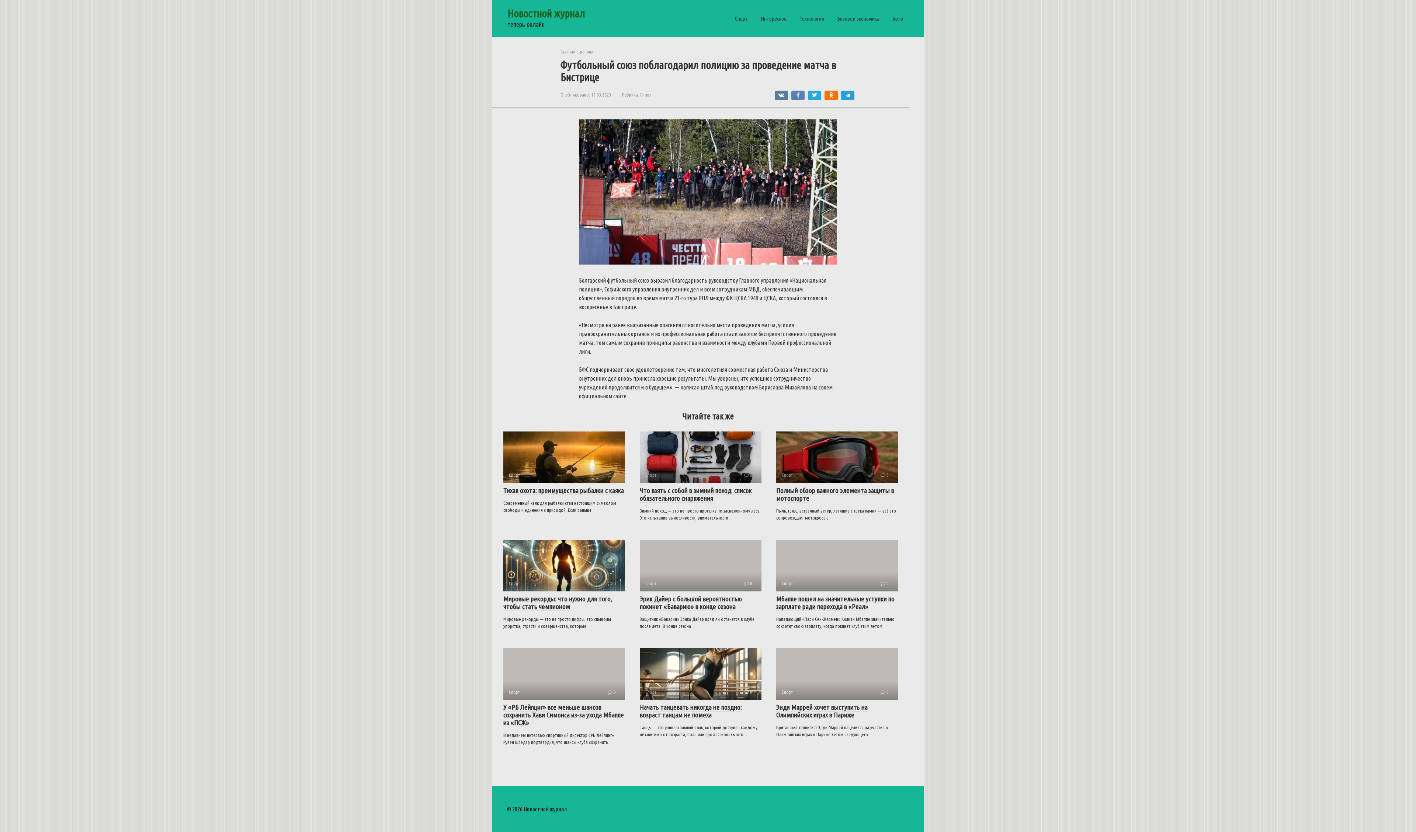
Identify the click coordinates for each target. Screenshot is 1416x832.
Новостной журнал (546, 13)
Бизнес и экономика (858, 18)
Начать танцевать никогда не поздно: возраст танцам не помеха (691, 711)
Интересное (774, 18)
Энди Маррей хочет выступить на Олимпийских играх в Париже (822, 711)
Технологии (811, 18)
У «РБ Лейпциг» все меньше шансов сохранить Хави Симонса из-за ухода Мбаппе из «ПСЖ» (563, 715)
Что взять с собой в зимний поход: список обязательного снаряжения (696, 494)
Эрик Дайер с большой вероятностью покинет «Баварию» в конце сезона (691, 603)
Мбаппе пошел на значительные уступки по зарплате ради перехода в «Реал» (835, 603)
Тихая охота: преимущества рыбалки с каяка (563, 490)
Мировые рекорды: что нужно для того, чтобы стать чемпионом (557, 603)
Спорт (741, 18)
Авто (897, 18)
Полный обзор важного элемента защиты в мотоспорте (835, 494)
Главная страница (576, 51)
